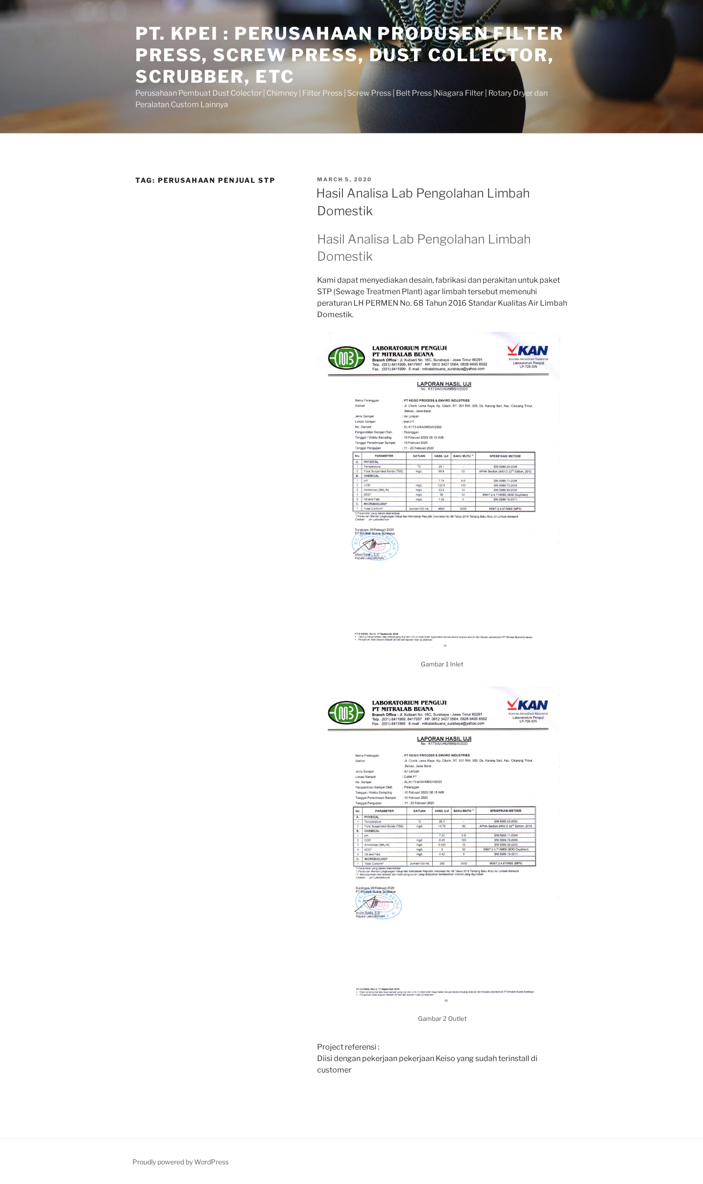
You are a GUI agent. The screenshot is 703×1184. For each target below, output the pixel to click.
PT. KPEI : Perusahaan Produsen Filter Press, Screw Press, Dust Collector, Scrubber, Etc (349, 55)
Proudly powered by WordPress (180, 1162)
